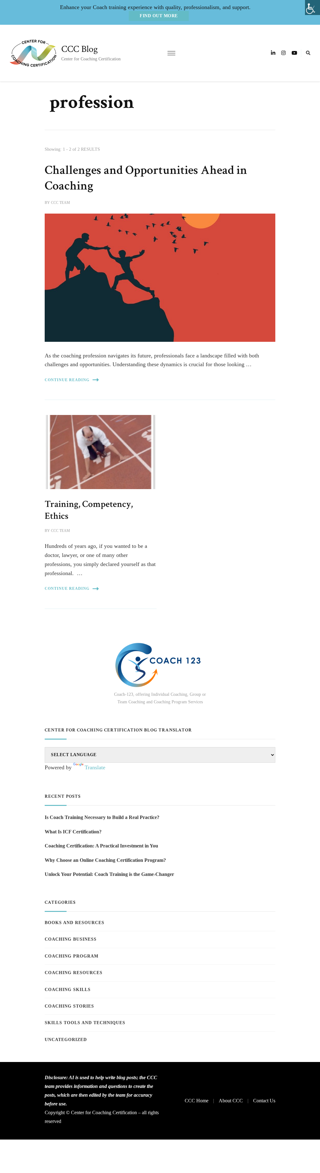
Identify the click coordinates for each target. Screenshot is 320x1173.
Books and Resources (74, 922)
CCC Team (60, 202)
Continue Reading (67, 380)
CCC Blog (79, 49)
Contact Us (264, 1100)
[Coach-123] (160, 665)
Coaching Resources (73, 972)
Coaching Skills (68, 989)
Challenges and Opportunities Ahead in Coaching (146, 178)
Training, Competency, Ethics (89, 510)
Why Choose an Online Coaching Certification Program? (105, 860)
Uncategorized (66, 1039)
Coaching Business (71, 939)
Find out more (159, 15)
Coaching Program (71, 956)
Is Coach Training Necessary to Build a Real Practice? (102, 817)
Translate (95, 767)
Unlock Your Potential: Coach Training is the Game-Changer (109, 874)
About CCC (231, 1100)
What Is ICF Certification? (73, 831)
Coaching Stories (69, 1006)
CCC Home (196, 1100)
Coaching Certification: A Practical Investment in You (101, 845)
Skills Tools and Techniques (85, 1022)
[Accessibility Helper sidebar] (312, 7)
